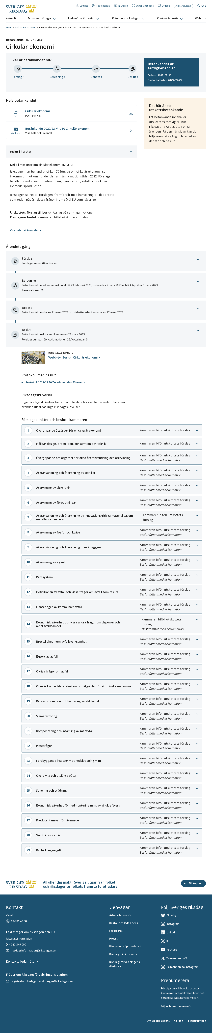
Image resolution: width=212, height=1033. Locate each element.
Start (8, 27)
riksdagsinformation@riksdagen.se (33, 950)
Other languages (145, 5)
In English (123, 5)
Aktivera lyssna (183, 5)
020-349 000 (18, 944)
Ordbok (166, 5)
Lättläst (84, 5)
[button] (42, 19)
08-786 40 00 (19, 921)
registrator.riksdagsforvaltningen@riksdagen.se (42, 981)
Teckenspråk (103, 5)
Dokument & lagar (25, 27)
